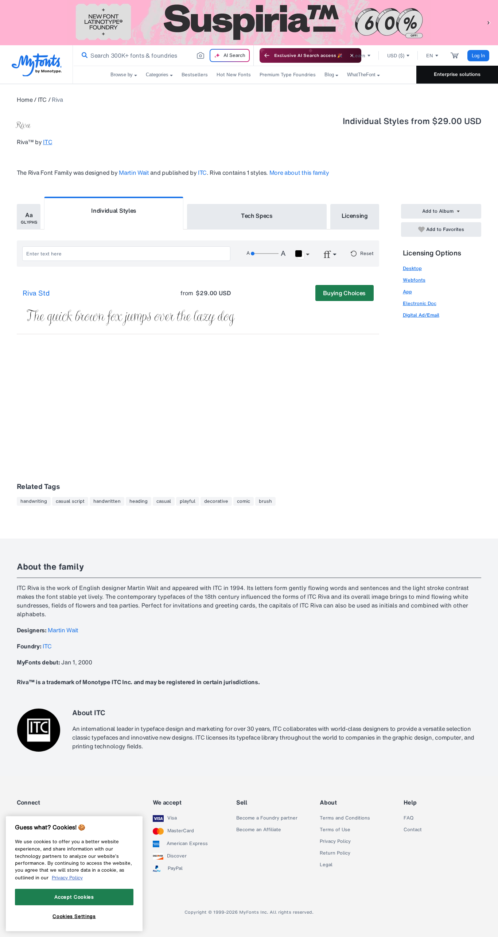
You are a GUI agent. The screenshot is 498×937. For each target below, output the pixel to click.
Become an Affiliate (258, 830)
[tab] (28, 217)
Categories (157, 74)
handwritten (107, 501)
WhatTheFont (361, 74)
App (407, 291)
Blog (329, 74)
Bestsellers (195, 74)
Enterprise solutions (457, 74)
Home (25, 99)
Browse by (121, 74)
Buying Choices (344, 293)
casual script (70, 501)
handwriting (33, 501)
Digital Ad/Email (421, 315)
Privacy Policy (335, 841)
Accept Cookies (74, 897)
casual (163, 501)
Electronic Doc (419, 303)
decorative (216, 501)
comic (243, 501)
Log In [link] (478, 55)
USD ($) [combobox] (395, 55)
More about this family (299, 172)
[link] (83, 55)
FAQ (408, 818)
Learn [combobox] (358, 55)
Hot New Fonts (234, 74)
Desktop (412, 268)
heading (138, 501)
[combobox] (163, 55)
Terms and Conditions (345, 818)
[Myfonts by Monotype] (37, 65)
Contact (413, 830)
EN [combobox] (429, 55)
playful (187, 501)
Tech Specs (257, 215)
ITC (42, 99)
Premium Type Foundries (288, 74)
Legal (326, 865)
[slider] (265, 253)
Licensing (355, 215)
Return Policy (335, 853)
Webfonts (414, 280)
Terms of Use (335, 830)
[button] (489, 22)
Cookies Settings (74, 916)
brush (265, 501)
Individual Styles (113, 210)
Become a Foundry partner (266, 818)
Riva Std (36, 293)
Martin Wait (134, 172)
